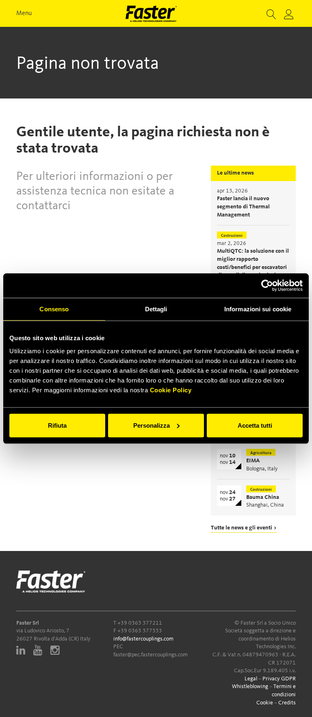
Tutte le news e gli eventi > (244, 528)
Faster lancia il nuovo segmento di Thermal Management (243, 206)
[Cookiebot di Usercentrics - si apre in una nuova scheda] (267, 286)
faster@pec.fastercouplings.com (150, 655)
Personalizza (151, 425)
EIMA (253, 460)
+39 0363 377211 (139, 623)
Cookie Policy (171, 389)
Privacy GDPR (279, 679)
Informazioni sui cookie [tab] (257, 309)
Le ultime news (235, 173)
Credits (287, 703)
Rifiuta (57, 425)
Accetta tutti (255, 425)
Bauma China (262, 497)
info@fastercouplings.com (143, 639)
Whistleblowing (250, 686)
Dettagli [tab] (156, 309)
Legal (251, 679)
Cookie (264, 703)
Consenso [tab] (54, 309)
